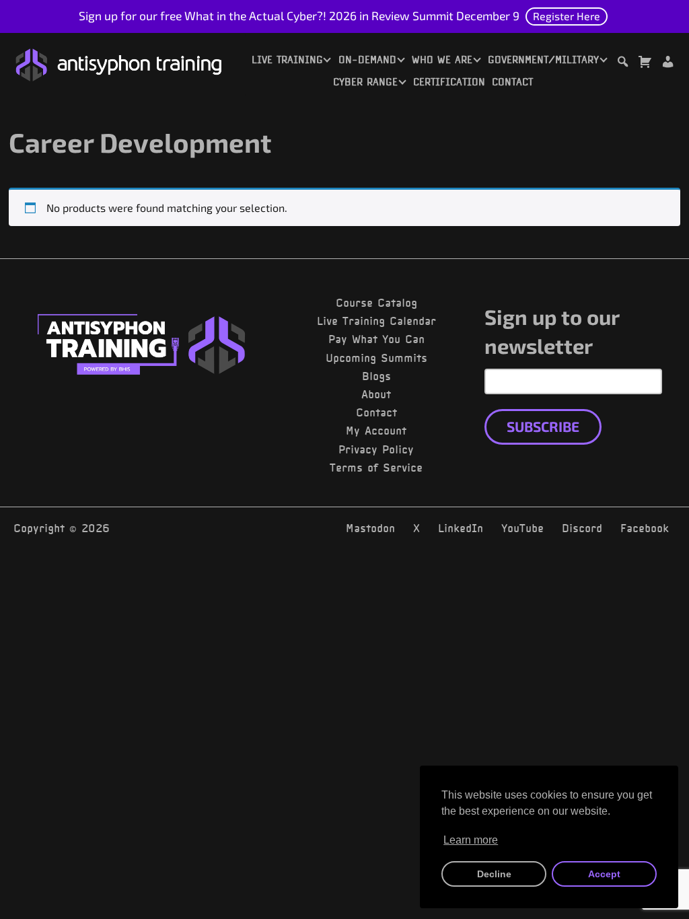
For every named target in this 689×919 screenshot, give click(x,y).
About (376, 394)
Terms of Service (376, 468)
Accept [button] (604, 874)
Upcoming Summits (376, 358)
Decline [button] (494, 874)
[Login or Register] (667, 63)
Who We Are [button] (442, 59)
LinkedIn (460, 528)
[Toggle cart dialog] (645, 63)
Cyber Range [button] (365, 82)
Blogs (376, 376)
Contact (512, 82)
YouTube (522, 528)
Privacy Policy (376, 449)
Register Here (566, 15)
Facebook (644, 528)
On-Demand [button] (367, 59)
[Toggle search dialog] (622, 63)
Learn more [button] (470, 840)
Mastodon (370, 528)
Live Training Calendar (376, 321)
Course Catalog (376, 303)
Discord (582, 528)
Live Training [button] (287, 59)
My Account (376, 431)
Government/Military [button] (543, 59)
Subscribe (543, 426)
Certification (449, 82)
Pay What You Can (376, 339)
